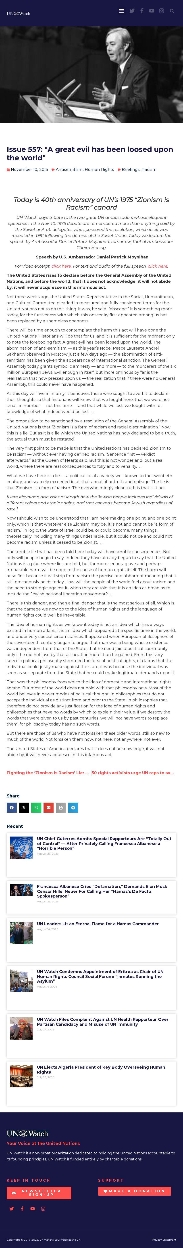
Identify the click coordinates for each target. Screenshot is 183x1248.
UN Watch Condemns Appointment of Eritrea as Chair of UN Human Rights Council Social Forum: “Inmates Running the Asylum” (100, 976)
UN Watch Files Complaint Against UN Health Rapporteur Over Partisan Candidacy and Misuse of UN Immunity (102, 1022)
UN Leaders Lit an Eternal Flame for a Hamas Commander (98, 923)
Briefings (131, 169)
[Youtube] (151, 10)
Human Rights (99, 169)
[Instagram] (161, 10)
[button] (122, 11)
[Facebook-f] (142, 10)
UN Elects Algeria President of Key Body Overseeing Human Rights (101, 1070)
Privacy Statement (164, 1239)
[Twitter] (132, 10)
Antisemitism (69, 169)
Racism (149, 169)
